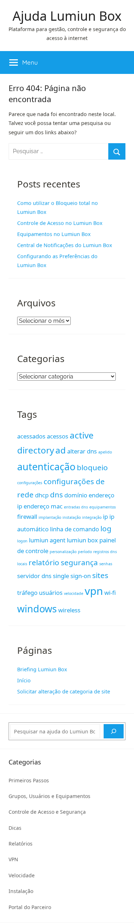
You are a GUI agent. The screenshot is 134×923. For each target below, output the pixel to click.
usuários (51, 592)
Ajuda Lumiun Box (67, 16)
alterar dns (82, 451)
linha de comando (74, 529)
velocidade (73, 593)
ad (60, 450)
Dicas (15, 827)
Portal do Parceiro (30, 907)
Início (24, 680)
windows (37, 608)
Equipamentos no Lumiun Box (54, 234)
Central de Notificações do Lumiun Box (64, 245)
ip (105, 516)
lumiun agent (47, 540)
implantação (50, 517)
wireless (69, 610)
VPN (13, 859)
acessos (57, 436)
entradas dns (76, 507)
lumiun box (82, 540)
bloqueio (92, 467)
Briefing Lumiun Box (42, 669)
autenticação (46, 466)
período (85, 551)
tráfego (27, 592)
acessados (31, 436)
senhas (105, 563)
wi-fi (110, 592)
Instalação (21, 891)
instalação (72, 517)
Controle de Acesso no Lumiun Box (60, 223)
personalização (63, 551)
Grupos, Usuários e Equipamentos (49, 796)
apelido (105, 452)
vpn (94, 591)
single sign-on (72, 576)
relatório (44, 562)
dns (56, 495)
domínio (75, 495)
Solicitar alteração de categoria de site (63, 691)
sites (100, 575)
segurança (79, 562)
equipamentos (102, 507)
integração (91, 517)
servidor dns (34, 576)
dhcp (42, 495)
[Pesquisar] (114, 731)
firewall (27, 516)
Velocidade (22, 875)
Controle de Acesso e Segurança (47, 811)
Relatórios (21, 843)
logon (22, 540)
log (105, 528)
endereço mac (43, 506)
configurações (29, 482)
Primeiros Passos (29, 780)
